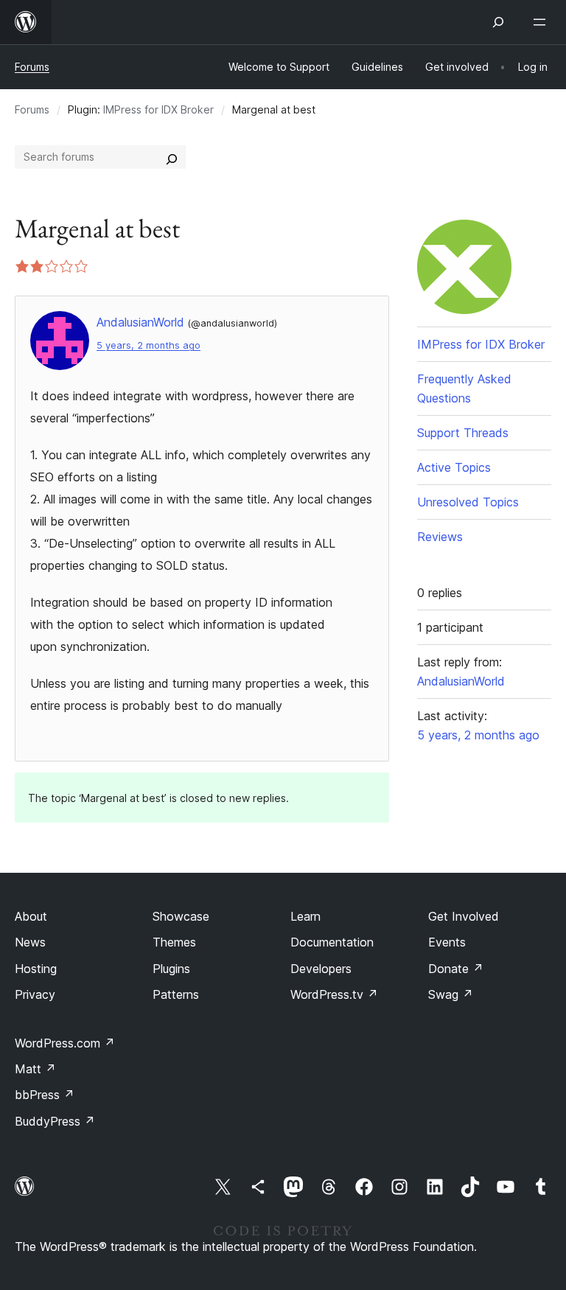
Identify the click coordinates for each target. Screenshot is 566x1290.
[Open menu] (542, 22)
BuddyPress (55, 1121)
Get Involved (463, 916)
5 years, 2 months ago (148, 345)
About (31, 916)
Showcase (181, 916)
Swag (450, 994)
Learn (305, 916)
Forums (32, 66)
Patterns (176, 994)
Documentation (332, 942)
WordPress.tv (334, 994)
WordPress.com (65, 1043)
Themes (174, 942)
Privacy (35, 994)
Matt (35, 1068)
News (30, 942)
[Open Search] (498, 22)
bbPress (44, 1094)
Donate (455, 968)
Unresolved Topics (468, 502)
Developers (321, 968)
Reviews (440, 536)
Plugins (171, 968)
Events (447, 942)
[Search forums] (172, 157)
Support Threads (463, 432)
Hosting (36, 968)
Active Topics (454, 467)
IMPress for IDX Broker (158, 109)
